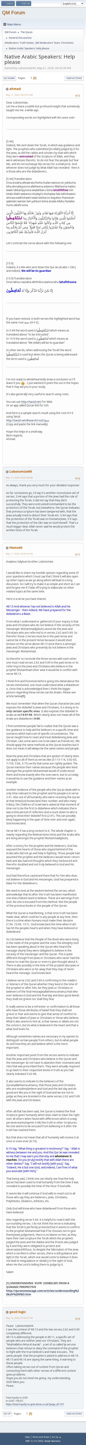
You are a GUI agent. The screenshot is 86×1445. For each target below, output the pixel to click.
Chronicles (67, 42)
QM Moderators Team (47, 42)
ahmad (15, 89)
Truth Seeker (27, 42)
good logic (17, 1312)
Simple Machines (52, 1441)
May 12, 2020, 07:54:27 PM (19, 1317)
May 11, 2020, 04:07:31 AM (19, 94)
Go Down (9, 78)
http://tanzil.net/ (31, 402)
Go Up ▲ (56, 1436)
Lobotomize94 (20, 471)
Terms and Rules (40, 1436)
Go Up (7, 1413)
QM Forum (13, 12)
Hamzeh (16, 547)
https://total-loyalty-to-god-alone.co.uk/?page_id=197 (35, 1404)
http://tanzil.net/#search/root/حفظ (27, 420)
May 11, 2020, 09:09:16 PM (19, 553)
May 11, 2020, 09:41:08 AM (19, 477)
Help (27, 1436)
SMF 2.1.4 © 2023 (34, 1441)
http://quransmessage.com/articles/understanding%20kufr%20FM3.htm (42, 1292)
